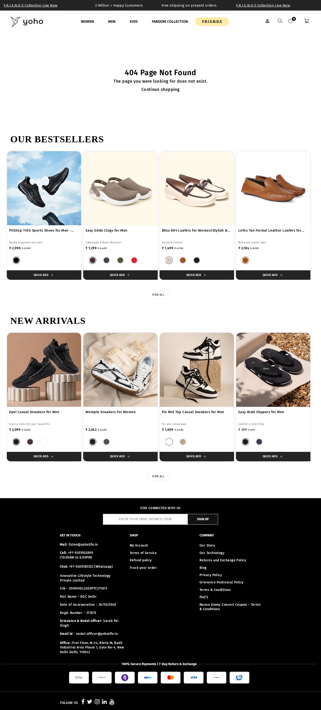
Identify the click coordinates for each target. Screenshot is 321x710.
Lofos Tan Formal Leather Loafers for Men (269, 230)
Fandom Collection (170, 21)
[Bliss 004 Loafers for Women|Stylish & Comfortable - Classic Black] (196, 260)
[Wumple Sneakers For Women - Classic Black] (92, 441)
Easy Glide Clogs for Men (107, 230)
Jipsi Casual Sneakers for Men (34, 412)
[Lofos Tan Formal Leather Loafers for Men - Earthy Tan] (245, 260)
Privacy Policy (211, 575)
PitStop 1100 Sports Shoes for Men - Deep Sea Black (40, 230)
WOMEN (87, 21)
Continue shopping (160, 89)
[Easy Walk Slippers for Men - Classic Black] (245, 441)
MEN (112, 21)
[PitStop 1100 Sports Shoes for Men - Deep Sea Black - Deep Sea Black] (16, 260)
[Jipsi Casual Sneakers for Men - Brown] (30, 441)
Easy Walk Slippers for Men (261, 412)
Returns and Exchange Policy (223, 560)
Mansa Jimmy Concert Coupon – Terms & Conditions (230, 607)
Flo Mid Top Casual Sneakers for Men (193, 412)
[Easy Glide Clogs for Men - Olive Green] (120, 260)
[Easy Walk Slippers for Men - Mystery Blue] (259, 441)
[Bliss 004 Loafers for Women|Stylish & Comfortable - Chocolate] (182, 260)
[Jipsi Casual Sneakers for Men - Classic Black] (16, 441)
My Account (139, 545)
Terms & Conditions (215, 590)
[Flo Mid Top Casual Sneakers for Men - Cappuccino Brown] (182, 441)
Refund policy (141, 560)
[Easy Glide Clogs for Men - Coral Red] (134, 260)
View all (158, 294)
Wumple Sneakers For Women (111, 412)
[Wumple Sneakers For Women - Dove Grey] (106, 441)
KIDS (134, 21)
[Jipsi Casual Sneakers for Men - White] (43, 441)
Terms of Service (143, 553)
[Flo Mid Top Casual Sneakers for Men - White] (168, 441)
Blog (203, 568)
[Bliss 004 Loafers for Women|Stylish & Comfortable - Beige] (168, 260)
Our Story (207, 545)
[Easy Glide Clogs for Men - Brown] (92, 260)
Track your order (143, 568)
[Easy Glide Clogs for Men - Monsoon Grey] (106, 260)
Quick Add (41, 275)
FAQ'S (204, 597)
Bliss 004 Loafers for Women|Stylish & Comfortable (195, 230)
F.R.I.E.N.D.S (212, 21)
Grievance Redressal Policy (222, 582)
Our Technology (212, 553)
